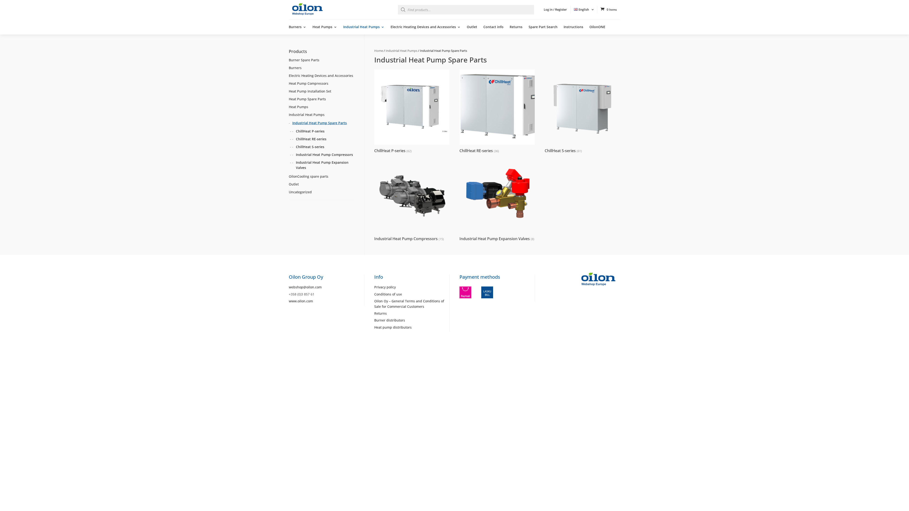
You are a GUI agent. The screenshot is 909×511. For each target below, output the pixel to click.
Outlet (472, 27)
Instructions (573, 27)
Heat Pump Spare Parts (307, 99)
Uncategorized (300, 192)
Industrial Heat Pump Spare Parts (319, 123)
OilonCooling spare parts (308, 176)
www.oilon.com (301, 301)
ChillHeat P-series (310, 131)
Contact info (493, 27)
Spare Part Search (543, 27)
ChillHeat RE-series (311, 139)
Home (378, 50)
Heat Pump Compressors (308, 83)
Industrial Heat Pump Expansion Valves (322, 165)
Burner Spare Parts (304, 60)
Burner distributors (389, 320)
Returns (516, 27)
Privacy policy (385, 287)
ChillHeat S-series (310, 147)
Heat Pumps (322, 27)
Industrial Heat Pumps (361, 27)
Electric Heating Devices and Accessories (423, 27)
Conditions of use (388, 294)
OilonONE (597, 27)
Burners (295, 27)
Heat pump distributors (393, 327)
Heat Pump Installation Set (310, 91)
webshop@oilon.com (305, 287)
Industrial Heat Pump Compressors (324, 154)
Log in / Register (555, 9)
